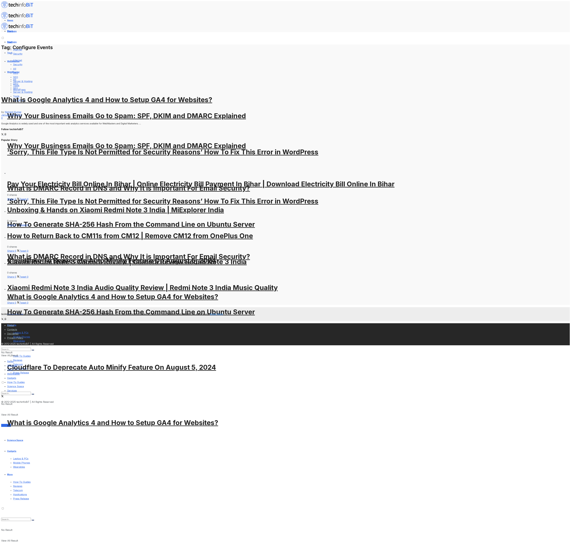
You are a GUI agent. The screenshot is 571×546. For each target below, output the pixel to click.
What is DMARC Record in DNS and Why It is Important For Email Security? (128, 188)
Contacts (12, 329)
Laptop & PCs (20, 458)
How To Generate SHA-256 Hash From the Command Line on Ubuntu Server (131, 224)
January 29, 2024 (11, 114)
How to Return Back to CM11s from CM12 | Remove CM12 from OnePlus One (130, 236)
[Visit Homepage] (18, 7)
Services (6, 425)
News (10, 361)
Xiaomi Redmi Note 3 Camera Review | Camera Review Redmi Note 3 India (127, 262)
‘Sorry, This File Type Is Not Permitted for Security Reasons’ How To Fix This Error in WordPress (162, 152)
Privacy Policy (15, 337)
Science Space (15, 440)
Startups (12, 42)
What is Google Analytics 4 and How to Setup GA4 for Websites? (112, 297)
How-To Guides (22, 356)
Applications (20, 494)
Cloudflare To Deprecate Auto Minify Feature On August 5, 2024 (111, 367)
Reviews (17, 360)
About (10, 325)
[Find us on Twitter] (2, 134)
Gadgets (11, 451)
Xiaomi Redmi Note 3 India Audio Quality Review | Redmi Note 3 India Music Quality (142, 287)
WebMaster (13, 373)
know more (216, 314)
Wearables (19, 466)
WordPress (19, 89)
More (10, 474)
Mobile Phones (21, 462)
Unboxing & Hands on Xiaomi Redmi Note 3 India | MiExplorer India (115, 210)
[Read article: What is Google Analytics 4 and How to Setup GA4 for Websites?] (285, 71)
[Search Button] (33, 520)
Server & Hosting (22, 92)
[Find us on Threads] (5, 134)
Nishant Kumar (13, 111)
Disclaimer (13, 333)
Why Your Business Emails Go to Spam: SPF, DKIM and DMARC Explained (126, 116)
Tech (9, 53)
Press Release (21, 372)
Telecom (18, 490)
